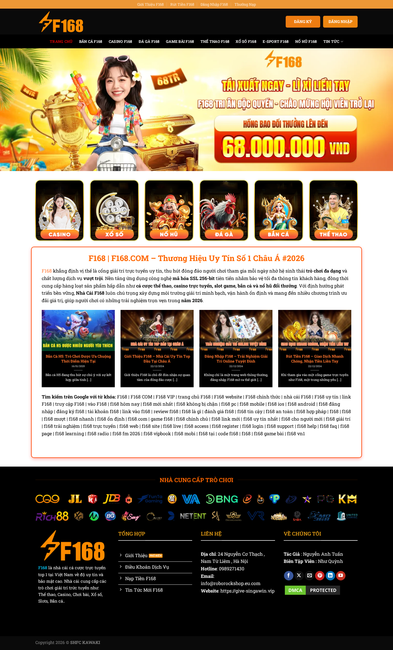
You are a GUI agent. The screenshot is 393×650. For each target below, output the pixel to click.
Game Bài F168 (180, 41)
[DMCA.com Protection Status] (312, 589)
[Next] (340, 336)
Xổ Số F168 (246, 41)
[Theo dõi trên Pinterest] (320, 576)
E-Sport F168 (276, 41)
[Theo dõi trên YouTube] (341, 576)
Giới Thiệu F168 (150, 4)
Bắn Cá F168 (90, 41)
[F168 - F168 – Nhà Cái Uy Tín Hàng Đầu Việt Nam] (61, 22)
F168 (47, 271)
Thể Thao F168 (215, 41)
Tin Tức (331, 41)
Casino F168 (120, 41)
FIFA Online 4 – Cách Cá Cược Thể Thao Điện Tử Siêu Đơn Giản (236, 358)
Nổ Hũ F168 (306, 41)
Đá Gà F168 (149, 41)
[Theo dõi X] (299, 576)
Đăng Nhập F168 (214, 4)
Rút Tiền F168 (182, 4)
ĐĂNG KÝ (303, 21)
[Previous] (52, 336)
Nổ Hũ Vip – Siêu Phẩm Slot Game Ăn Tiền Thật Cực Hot (157, 358)
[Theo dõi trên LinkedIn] (330, 576)
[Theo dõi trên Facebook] (288, 576)
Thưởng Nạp (245, 4)
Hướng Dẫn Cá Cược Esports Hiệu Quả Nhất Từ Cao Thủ (314, 358)
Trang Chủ (61, 41)
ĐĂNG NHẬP (340, 21)
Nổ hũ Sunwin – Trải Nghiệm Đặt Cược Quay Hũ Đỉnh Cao (78, 358)
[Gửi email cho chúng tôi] (309, 576)
